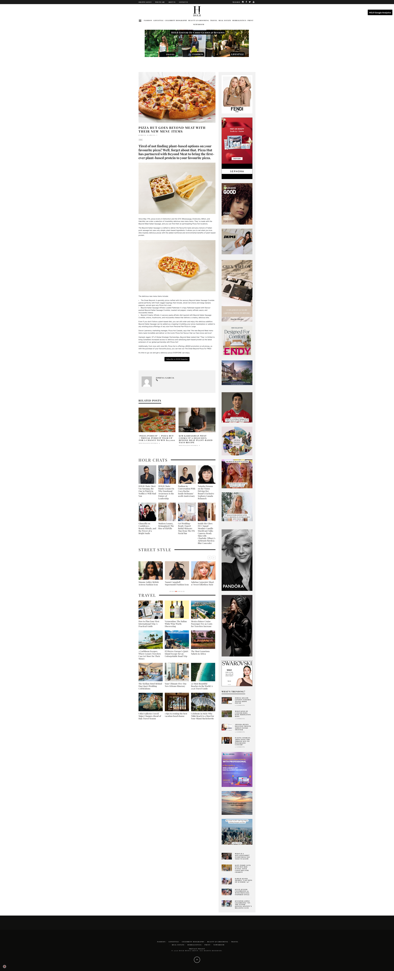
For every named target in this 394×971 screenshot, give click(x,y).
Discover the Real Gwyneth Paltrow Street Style (149, 584)
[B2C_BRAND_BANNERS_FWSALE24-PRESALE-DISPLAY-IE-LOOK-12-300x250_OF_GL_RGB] (237, 673)
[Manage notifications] (4, 966)
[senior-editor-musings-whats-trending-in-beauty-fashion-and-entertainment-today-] (237, 441)
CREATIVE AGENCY (145, 2)
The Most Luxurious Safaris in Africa (200, 654)
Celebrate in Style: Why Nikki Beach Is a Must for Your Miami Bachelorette (202, 718)
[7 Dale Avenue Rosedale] (237, 373)
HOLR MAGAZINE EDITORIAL (148, 443)
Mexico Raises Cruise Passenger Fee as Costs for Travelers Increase (201, 626)
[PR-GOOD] (237, 204)
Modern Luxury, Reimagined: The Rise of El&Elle (166, 526)
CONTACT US (183, 2)
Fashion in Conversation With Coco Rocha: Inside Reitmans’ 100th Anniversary (186, 491)
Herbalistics (239, 20)
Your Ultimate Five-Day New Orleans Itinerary (175, 687)
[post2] (237, 769)
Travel (213, 20)
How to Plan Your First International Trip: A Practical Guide (149, 626)
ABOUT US (171, 2)
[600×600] (237, 341)
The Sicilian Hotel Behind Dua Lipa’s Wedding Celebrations (150, 688)
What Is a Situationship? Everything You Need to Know (242, 856)
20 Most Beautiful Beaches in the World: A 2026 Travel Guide (202, 688)
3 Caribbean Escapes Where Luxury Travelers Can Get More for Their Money (150, 657)
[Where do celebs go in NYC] (237, 832)
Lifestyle (158, 20)
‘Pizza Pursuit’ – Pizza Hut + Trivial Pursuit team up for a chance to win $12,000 (157, 438)
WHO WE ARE (160, 2)
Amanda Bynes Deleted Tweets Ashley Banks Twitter (243, 727)
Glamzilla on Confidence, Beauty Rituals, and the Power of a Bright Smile (147, 528)
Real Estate (225, 20)
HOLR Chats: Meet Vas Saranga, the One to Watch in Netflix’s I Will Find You (147, 491)
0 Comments (240, 705)
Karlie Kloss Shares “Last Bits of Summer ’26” (243, 880)
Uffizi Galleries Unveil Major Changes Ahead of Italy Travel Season (150, 718)
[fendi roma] (237, 94)
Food (140, 139)
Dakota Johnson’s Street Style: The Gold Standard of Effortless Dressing (202, 584)
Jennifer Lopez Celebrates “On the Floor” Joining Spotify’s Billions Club (243, 904)
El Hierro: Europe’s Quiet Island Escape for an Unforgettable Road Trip (176, 656)
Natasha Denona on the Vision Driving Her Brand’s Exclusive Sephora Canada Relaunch (206, 492)
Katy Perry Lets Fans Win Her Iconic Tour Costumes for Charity (243, 868)
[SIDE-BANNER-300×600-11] (237, 625)
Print (250, 20)
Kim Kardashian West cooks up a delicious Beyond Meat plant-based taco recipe (196, 439)
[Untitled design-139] (237, 560)
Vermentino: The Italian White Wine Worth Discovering (176, 626)
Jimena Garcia (147, 135)
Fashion (148, 20)
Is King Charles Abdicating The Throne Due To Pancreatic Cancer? (242, 741)
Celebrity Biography (176, 20)
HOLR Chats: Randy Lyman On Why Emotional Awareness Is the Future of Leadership (166, 492)
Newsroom (198, 24)
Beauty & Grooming (198, 20)
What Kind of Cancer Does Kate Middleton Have (243, 713)
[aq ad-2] (237, 803)
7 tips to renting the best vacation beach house (176, 717)
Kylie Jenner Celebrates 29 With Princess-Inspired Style (242, 892)
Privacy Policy (197, 949)
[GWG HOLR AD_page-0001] (237, 291)
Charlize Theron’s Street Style (176, 583)
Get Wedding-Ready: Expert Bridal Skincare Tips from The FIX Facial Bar (186, 528)
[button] (213, 557)
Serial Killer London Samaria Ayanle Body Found (243, 700)
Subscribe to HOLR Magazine (177, 359)
